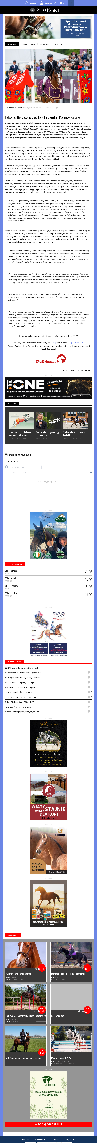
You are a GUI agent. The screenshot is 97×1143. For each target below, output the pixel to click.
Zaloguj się (50, 3)
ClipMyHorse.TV (76, 342)
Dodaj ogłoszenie (48, 1124)
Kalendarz (56, 1139)
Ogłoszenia (44, 44)
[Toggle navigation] (64, 10)
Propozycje (57, 44)
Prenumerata (40, 1139)
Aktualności (12, 44)
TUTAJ (53, 342)
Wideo (33, 44)
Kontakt (25, 1139)
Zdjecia (24, 44)
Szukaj (32, 3)
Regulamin (70, 1139)
